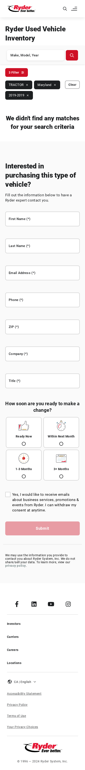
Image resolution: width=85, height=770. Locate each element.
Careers (12, 650)
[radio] (24, 432)
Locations (14, 663)
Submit (42, 528)
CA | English (22, 682)
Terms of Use (16, 716)
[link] (16, 603)
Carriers (13, 637)
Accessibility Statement (24, 693)
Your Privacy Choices (22, 727)
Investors (13, 623)
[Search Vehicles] (72, 55)
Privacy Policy (17, 704)
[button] (74, 8)
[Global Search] (65, 8)
